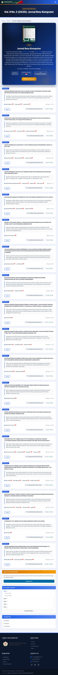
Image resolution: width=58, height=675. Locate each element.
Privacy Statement (7, 664)
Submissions (29, 581)
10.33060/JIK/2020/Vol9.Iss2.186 (34, 564)
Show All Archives (29, 610)
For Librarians (7, 626)
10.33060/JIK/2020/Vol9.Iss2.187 (34, 108)
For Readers (6, 620)
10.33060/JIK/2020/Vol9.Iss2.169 (35, 213)
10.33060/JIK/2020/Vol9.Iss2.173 (34, 322)
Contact (5, 661)
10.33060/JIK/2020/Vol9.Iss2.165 (35, 162)
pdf (8, 109)
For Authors (6, 623)
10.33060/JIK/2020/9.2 (40, 74)
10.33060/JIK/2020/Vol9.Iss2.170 (35, 240)
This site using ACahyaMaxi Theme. (26, 673)
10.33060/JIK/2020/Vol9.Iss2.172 (35, 295)
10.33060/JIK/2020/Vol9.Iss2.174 (35, 349)
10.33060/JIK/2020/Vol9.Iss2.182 (34, 511)
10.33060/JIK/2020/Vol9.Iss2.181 (34, 485)
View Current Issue (29, 79)
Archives (9, 20)
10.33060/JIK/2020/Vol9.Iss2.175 (35, 376)
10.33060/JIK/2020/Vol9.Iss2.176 (35, 402)
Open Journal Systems (13, 673)
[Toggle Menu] (55, 2)
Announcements (35, 646)
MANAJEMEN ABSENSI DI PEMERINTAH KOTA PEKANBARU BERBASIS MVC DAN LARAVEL (28, 197)
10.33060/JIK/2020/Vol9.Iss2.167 (34, 187)
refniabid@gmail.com (37, 657)
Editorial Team (6, 659)
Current (33, 641)
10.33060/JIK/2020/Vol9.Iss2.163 (35, 135)
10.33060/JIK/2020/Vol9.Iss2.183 (35, 537)
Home (3, 20)
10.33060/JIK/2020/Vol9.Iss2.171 (35, 268)
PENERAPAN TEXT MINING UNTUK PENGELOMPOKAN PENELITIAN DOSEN (24, 521)
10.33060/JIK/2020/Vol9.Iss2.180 (34, 456)
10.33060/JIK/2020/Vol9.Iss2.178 (35, 429)
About (32, 648)
